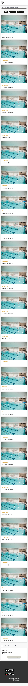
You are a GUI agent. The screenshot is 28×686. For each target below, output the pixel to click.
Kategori (20, 11)
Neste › (22, 646)
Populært (12, 11)
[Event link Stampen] (14, 24)
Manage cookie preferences (14, 666)
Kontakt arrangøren (15, 657)
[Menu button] (25, 2)
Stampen (5, 35)
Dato (6, 11)
